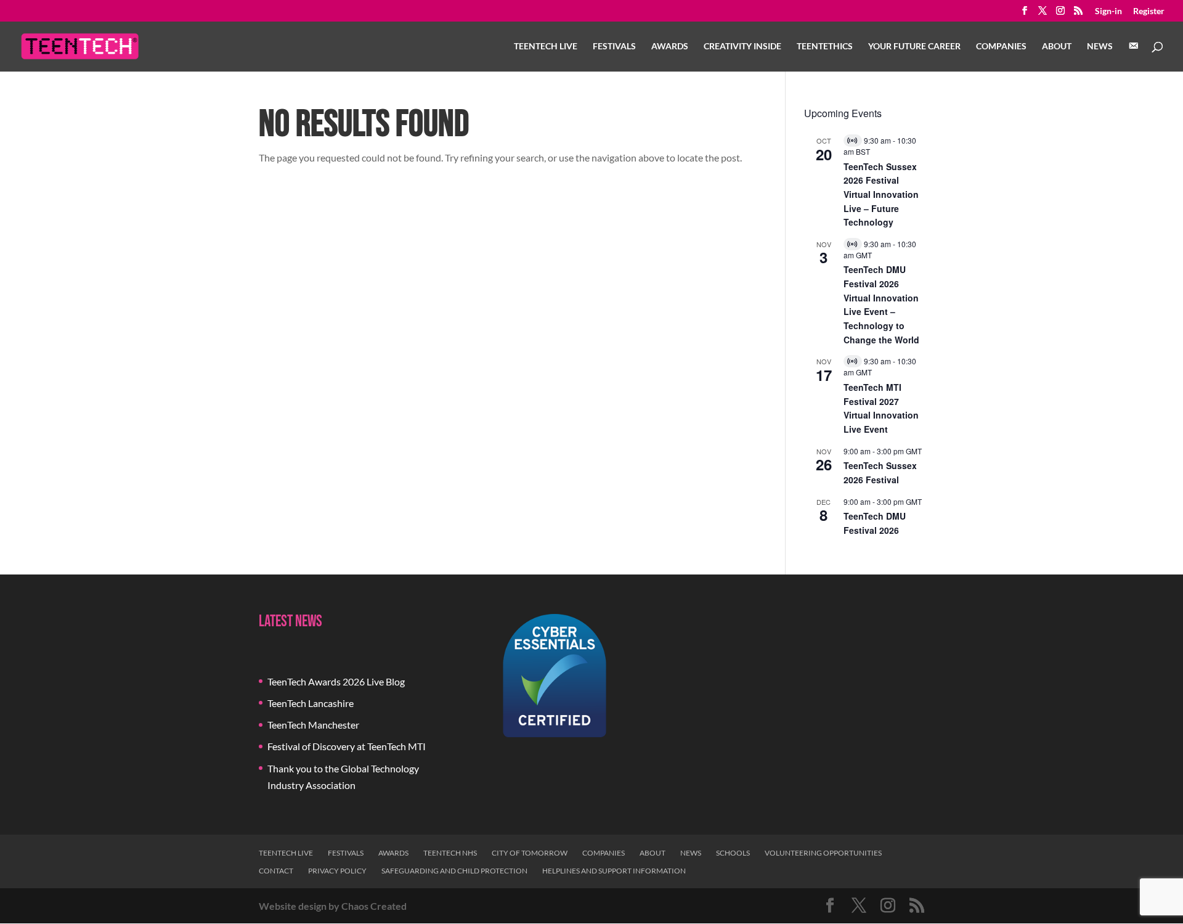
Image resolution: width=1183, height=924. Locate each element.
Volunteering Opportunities (823, 852)
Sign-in (1108, 11)
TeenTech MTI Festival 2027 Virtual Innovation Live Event (881, 408)
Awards (669, 46)
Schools (733, 852)
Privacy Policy (337, 870)
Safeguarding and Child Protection (454, 870)
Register (1149, 11)
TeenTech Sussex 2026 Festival (880, 472)
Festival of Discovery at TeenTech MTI (346, 746)
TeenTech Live (545, 46)
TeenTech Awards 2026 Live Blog (336, 681)
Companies (1001, 46)
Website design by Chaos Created (333, 906)
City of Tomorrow (529, 852)
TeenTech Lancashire (310, 703)
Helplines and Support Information (614, 870)
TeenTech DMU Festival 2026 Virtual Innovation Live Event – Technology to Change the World (881, 304)
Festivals (614, 46)
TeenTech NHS (450, 852)
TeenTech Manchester (313, 724)
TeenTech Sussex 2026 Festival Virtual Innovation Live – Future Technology (881, 194)
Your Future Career (914, 46)
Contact (276, 870)
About (1056, 46)
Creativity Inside (742, 46)
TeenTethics (825, 46)
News (1100, 46)
